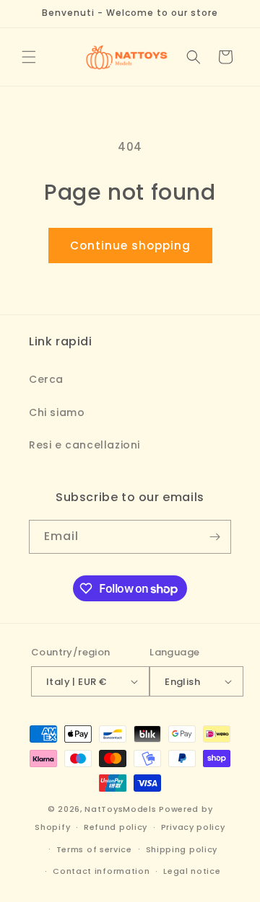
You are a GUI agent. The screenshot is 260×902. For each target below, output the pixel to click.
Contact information (101, 871)
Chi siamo (56, 412)
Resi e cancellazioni (84, 445)
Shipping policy (182, 849)
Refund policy (115, 827)
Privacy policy (193, 827)
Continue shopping (130, 245)
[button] (29, 57)
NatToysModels (120, 809)
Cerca (46, 379)
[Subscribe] (214, 537)
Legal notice (191, 871)
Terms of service (94, 849)
